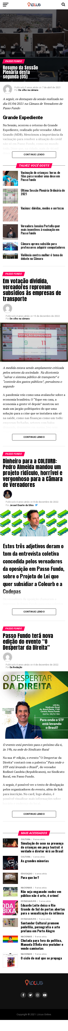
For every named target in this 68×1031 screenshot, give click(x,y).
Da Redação (16, 667)
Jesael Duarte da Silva (21, 505)
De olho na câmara (28, 90)
